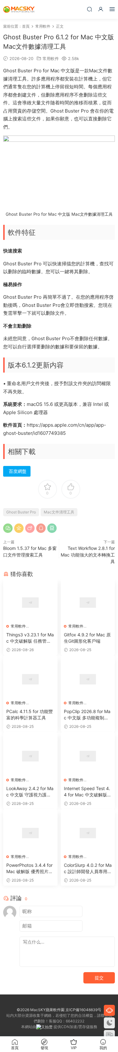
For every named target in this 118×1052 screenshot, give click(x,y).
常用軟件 (50, 58)
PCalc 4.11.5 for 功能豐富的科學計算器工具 (29, 714)
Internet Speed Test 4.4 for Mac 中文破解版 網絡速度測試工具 (87, 792)
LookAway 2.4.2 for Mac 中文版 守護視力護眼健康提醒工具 (29, 792)
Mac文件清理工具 (59, 512)
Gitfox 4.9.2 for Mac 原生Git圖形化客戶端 (87, 638)
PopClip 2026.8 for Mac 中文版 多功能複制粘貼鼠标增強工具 (87, 715)
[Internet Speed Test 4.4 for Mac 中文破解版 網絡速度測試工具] (88, 756)
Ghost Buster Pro (21, 512)
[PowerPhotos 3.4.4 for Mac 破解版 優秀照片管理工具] (30, 833)
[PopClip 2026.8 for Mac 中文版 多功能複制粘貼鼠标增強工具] (88, 679)
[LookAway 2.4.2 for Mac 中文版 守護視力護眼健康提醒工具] (30, 756)
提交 (99, 977)
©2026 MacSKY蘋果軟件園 (41, 1009)
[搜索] (89, 9)
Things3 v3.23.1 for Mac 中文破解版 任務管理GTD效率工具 (30, 638)
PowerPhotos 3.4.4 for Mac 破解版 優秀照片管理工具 (29, 868)
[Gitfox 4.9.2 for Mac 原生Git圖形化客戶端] (88, 603)
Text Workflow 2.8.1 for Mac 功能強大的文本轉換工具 (88, 554)
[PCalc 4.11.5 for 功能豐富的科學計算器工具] (30, 679)
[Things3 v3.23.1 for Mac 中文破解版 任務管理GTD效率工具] (30, 603)
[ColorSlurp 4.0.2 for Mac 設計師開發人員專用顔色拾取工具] (88, 833)
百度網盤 (17, 471)
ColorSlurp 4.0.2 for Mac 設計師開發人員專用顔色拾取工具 (88, 868)
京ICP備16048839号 (83, 1009)
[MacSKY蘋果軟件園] (19, 9)
